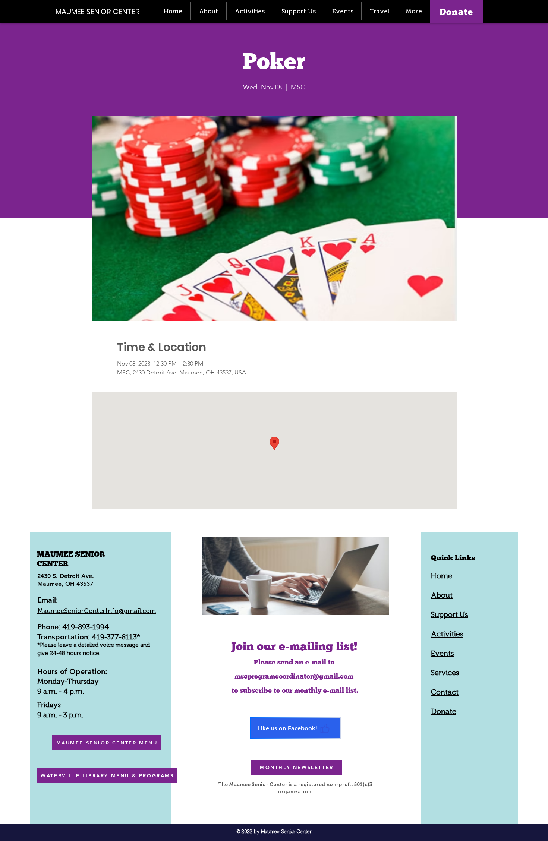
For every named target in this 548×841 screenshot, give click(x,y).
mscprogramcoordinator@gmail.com (293, 676)
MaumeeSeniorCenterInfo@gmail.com (96, 610)
